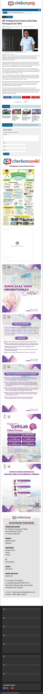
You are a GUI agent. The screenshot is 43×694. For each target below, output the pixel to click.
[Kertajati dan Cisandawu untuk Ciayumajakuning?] (6, 113)
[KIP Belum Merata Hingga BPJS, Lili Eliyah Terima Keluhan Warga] (26, 113)
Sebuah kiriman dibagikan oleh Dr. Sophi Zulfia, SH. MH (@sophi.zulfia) (17, 260)
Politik (29, 26)
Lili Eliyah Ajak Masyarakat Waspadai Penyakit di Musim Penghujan (16, 118)
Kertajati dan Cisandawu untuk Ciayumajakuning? (6, 117)
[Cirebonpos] (21, 4)
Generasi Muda (16, 26)
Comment (5, 134)
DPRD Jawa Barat (9, 26)
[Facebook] (4, 688)
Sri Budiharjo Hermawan (6, 28)
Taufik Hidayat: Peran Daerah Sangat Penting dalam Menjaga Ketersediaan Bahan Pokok (36, 119)
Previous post (18, 101)
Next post (25, 101)
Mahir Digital (17, 692)
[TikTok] (10, 688)
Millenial (25, 26)
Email (4, 146)
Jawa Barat (21, 26)
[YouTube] (12, 688)
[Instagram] (7, 688)
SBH (32, 26)
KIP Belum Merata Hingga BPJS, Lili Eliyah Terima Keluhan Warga (26, 119)
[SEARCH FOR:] (34, 12)
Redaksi (7, 54)
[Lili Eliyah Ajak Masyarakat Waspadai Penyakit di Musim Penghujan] (16, 113)
